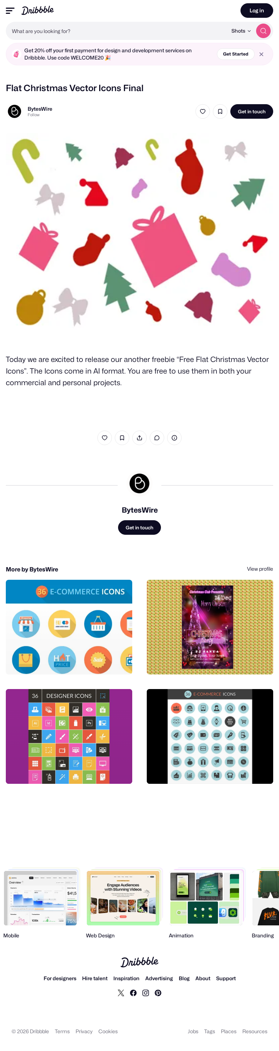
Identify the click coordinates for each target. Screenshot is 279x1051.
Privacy (84, 1031)
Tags (209, 1031)
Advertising (159, 978)
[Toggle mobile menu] (10, 10)
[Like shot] (202, 111)
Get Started (235, 54)
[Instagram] (145, 992)
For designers (60, 978)
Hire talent (95, 978)
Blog (184, 978)
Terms (62, 1031)
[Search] (263, 31)
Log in (257, 10)
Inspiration (126, 978)
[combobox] (116, 31)
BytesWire (40, 109)
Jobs (193, 1031)
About (202, 978)
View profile (260, 569)
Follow (34, 114)
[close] (261, 54)
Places (228, 1031)
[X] (121, 992)
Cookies (108, 1031)
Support (226, 978)
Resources (254, 1031)
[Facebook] (133, 992)
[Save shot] (220, 111)
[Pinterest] (158, 992)
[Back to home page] (37, 10)
